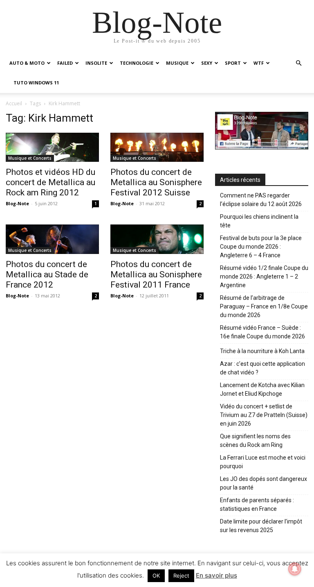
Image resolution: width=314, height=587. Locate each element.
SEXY (206, 63)
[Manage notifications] (294, 569)
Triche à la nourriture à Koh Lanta (262, 351)
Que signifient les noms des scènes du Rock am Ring (255, 440)
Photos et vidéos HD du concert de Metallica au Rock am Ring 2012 (50, 182)
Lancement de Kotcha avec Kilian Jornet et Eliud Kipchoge (262, 389)
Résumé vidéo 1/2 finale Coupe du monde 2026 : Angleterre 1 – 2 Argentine (264, 276)
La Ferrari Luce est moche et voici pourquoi (262, 461)
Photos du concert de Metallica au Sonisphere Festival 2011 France (156, 274)
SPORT (233, 63)
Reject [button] (181, 575)
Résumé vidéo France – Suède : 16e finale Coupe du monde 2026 (262, 332)
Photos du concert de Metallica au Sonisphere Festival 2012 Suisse (156, 182)
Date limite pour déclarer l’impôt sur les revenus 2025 (261, 525)
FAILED (65, 63)
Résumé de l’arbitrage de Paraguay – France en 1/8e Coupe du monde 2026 (264, 306)
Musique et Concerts (30, 158)
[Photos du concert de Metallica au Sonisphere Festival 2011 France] (157, 239)
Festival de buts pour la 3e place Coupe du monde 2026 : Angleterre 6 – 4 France (261, 246)
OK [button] (156, 575)
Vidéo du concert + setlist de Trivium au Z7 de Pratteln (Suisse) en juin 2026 (263, 415)
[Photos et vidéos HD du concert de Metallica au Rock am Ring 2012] (52, 147)
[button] (298, 63)
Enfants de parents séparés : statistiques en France (257, 504)
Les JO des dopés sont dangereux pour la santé (263, 483)
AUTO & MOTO (27, 63)
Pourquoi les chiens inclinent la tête (259, 221)
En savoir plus (216, 575)
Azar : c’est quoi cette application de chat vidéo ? (262, 368)
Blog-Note (17, 203)
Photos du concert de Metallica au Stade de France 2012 (47, 274)
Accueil (14, 103)
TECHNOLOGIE (136, 63)
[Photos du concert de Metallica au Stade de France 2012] (52, 239)
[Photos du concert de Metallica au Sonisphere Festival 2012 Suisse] (157, 147)
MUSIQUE (177, 63)
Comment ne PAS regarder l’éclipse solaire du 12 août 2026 (261, 199)
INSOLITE (96, 63)
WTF (258, 63)
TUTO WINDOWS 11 (36, 82)
